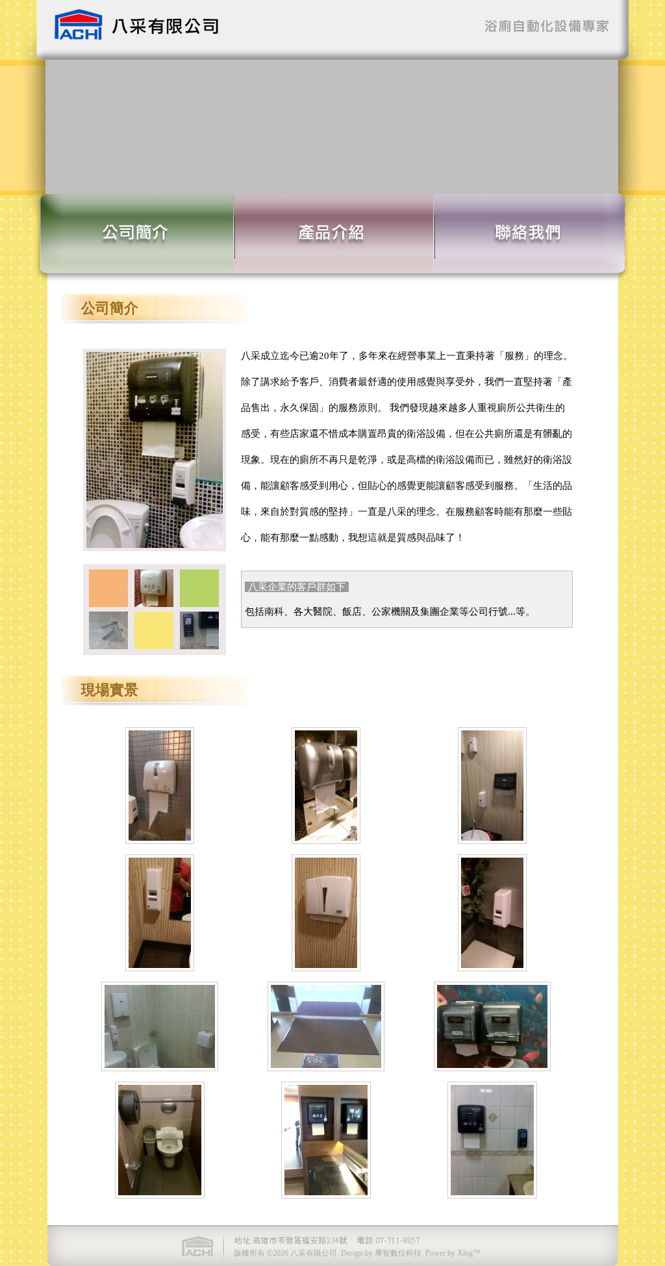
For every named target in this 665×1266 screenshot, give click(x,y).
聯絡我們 (526, 233)
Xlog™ (469, 1253)
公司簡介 (149, 233)
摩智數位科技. (399, 1253)
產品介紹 (338, 233)
